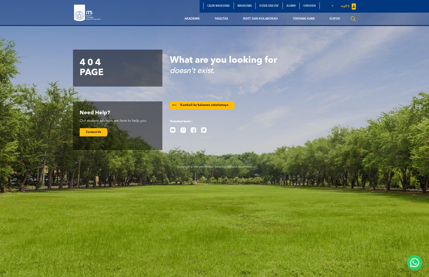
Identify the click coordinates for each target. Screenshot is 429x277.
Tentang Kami (304, 18)
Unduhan (309, 5)
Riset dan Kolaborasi (260, 18)
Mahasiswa (245, 5)
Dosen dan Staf (269, 5)
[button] (332, 5)
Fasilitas (221, 18)
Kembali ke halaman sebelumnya (200, 105)
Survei (334, 18)
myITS (345, 6)
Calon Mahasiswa (218, 5)
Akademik (192, 18)
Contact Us (93, 132)
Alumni (291, 5)
